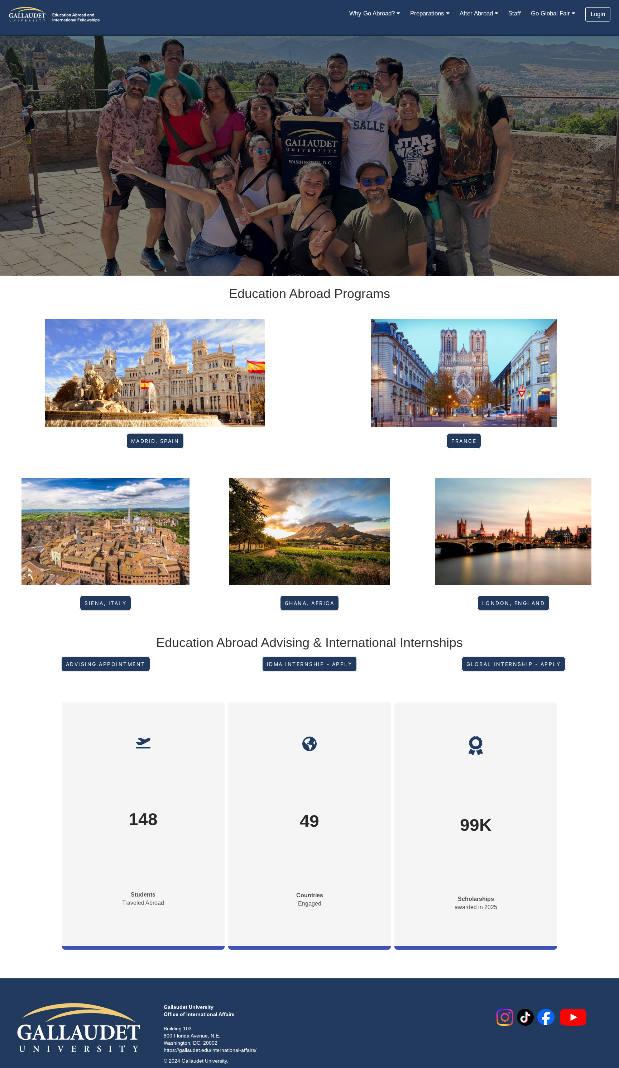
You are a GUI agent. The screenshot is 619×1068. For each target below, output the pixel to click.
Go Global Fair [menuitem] (551, 13)
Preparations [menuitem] (428, 13)
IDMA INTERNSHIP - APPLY (309, 664)
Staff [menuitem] (514, 13)
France (463, 441)
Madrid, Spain (155, 441)
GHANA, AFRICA (310, 603)
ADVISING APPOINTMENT (105, 664)
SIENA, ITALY (105, 603)
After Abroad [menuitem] (477, 13)
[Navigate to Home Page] (54, 14)
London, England (513, 603)
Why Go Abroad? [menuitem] (373, 13)
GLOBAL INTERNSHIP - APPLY (513, 664)
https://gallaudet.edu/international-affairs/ (210, 1050)
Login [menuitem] (598, 14)
